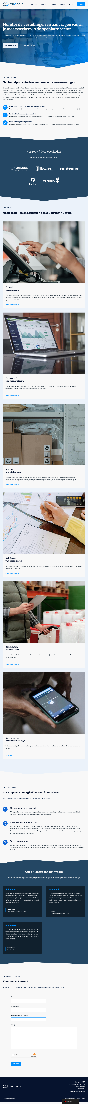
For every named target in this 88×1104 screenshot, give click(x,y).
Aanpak (62, 4)
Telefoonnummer (19, 1015)
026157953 (81, 1089)
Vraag (13, 1025)
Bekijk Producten (10, 45)
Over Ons (34, 4)
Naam (13, 997)
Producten (53, 4)
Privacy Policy (81, 1098)
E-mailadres (15, 1006)
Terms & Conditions (69, 1098)
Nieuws (71, 4)
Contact (81, 4)
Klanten (43, 4)
